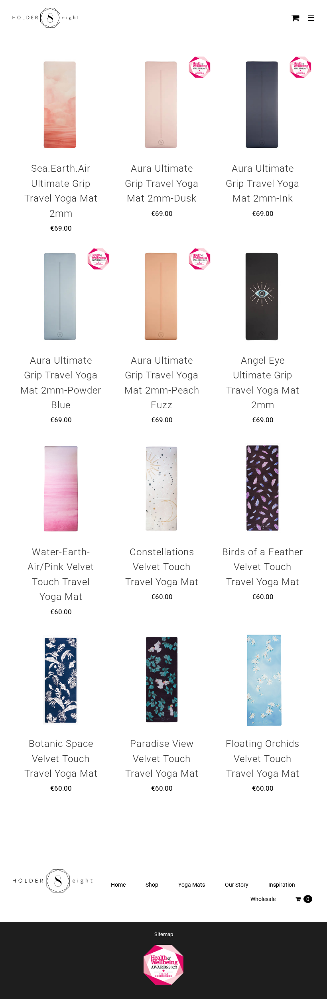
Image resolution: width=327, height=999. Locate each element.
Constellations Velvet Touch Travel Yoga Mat (162, 567)
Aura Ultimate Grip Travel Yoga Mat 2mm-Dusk (162, 183)
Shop (152, 884)
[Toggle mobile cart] (295, 18)
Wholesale (263, 899)
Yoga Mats (191, 884)
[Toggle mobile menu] (311, 18)
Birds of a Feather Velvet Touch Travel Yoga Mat (262, 567)
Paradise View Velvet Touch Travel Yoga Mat (162, 758)
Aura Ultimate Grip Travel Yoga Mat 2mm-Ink (262, 183)
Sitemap (163, 934)
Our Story (236, 884)
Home (118, 884)
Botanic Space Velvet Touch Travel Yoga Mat (61, 758)
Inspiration (281, 884)
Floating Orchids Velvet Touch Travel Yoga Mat (262, 758)
